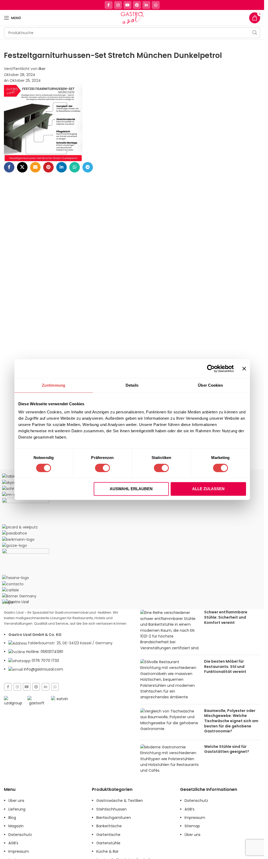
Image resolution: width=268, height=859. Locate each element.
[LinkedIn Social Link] (146, 5)
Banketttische (109, 826)
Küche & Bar (107, 851)
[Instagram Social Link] (118, 5)
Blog (12, 817)
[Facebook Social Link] (109, 5)
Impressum (18, 851)
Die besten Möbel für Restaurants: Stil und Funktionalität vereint (225, 666)
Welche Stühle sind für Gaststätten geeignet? (226, 749)
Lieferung (16, 809)
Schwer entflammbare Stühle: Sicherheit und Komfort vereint (225, 617)
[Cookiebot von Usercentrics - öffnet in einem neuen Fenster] (211, 368)
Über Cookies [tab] (210, 385)
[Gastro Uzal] (16, 601)
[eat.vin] (60, 700)
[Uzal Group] (13, 701)
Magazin (16, 826)
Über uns (16, 800)
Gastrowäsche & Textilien (119, 800)
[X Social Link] (22, 167)
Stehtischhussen (111, 809)
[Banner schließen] (244, 368)
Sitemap (192, 826)
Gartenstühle (108, 843)
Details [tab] (132, 385)
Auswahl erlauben (131, 489)
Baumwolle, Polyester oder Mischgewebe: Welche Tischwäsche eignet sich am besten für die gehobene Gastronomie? (231, 721)
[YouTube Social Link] (127, 5)
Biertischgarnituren (113, 817)
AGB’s (13, 843)
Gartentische (108, 834)
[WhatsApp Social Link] (156, 5)
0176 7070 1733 (45, 660)
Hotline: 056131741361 (44, 651)
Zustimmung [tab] (53, 385)
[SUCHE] (254, 32)
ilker (42, 68)
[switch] (102, 468)
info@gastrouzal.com (43, 669)
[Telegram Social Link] (87, 167)
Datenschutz (20, 834)
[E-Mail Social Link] (35, 167)
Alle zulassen (208, 489)
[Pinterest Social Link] (137, 5)
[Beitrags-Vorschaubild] (170, 630)
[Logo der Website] (132, 17)
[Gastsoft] (36, 701)
